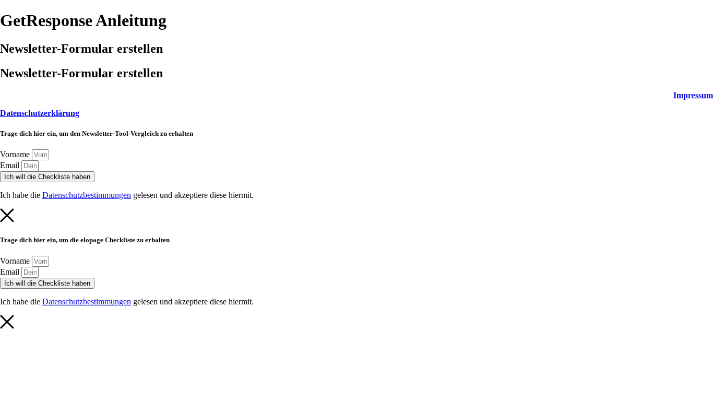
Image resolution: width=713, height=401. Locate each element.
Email (10, 165)
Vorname (16, 154)
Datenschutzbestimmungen (86, 195)
